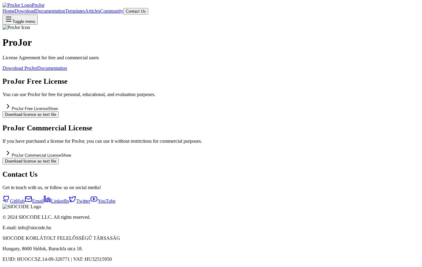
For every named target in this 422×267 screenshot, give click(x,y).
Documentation (50, 11)
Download (25, 11)
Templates (75, 11)
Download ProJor (19, 68)
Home (8, 11)
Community (111, 11)
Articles (92, 11)
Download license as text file (30, 114)
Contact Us (136, 11)
